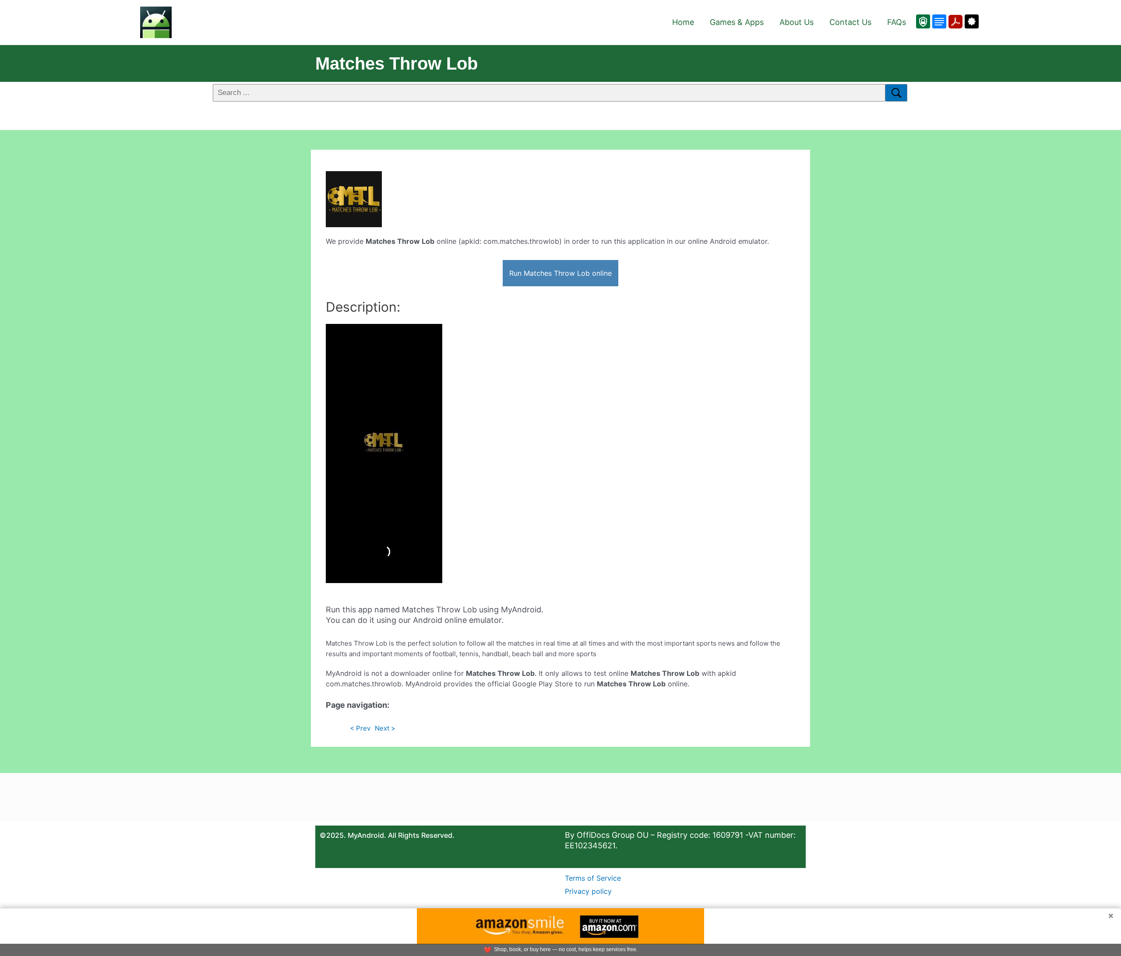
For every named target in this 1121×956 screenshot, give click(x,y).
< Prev (360, 728)
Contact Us (850, 22)
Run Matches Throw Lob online (560, 273)
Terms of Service (593, 878)
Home (683, 22)
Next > (385, 728)
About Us (796, 22)
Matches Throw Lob (396, 63)
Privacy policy (588, 891)
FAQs (896, 22)
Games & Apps (737, 22)
